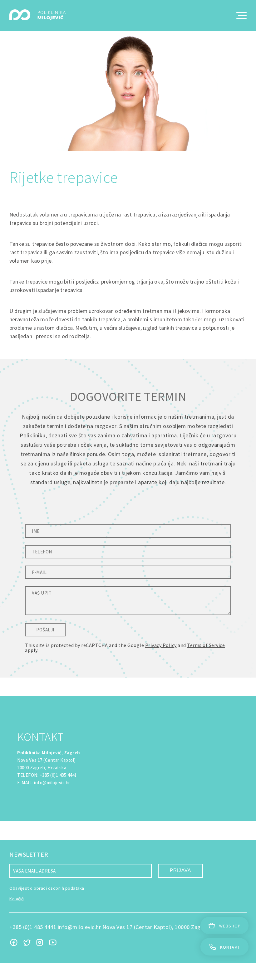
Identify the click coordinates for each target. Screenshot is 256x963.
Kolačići (16, 899)
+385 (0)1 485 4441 (58, 775)
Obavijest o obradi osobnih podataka (46, 888)
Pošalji (45, 630)
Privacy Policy (161, 645)
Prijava (180, 870)
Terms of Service (206, 645)
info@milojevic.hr (52, 782)
